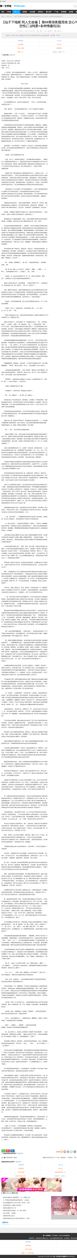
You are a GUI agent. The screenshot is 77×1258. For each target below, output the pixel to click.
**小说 (56, 12)
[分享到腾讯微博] (68, 1151)
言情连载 (63, 12)
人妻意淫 (24, 12)
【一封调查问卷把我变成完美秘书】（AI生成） (16, 1200)
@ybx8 (59, 31)
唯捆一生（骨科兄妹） (28, 1253)
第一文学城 (19, 31)
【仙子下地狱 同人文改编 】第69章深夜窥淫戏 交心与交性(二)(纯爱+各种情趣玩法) (37, 16)
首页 (3, 12)
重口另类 (48, 12)
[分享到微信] (71, 1151)
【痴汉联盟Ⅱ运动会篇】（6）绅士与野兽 (14, 1210)
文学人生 (16, 12)
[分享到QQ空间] (61, 1151)
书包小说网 (20, 48)
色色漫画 (20, 44)
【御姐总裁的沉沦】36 (9, 1208)
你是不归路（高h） (21, 1176)
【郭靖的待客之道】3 (8, 1215)
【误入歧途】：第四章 (9, 1213)
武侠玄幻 (40, 12)
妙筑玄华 (12, 55)
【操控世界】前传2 (11, 1157)
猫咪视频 (20, 40)
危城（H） (20, 52)
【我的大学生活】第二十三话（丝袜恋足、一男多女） (58, 1157)
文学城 (9, 12)
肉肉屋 (71, 12)
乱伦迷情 (32, 12)
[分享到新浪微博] (64, 1151)
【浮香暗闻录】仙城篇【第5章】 (12, 1205)
